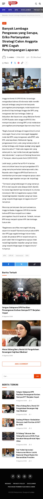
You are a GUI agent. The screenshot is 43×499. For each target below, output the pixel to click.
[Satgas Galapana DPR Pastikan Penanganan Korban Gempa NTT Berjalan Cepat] (21, 291)
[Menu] (3, 3)
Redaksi (8, 483)
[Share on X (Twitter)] (15, 63)
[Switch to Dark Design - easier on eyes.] (36, 4)
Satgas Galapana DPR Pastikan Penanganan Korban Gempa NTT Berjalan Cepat (21, 310)
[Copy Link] (22, 63)
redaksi (11, 57)
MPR (10, 10)
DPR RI (11, 256)
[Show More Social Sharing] (26, 63)
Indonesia (19, 256)
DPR (3, 10)
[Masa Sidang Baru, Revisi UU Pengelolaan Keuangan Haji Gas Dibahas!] (21, 333)
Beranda (5, 15)
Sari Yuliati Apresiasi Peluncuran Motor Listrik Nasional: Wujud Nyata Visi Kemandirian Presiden (27, 454)
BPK (4, 256)
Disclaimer (26, 10)
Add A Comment (21, 364)
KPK (27, 256)
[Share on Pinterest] (18, 63)
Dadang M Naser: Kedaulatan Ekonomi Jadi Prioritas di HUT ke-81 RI (28, 422)
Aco (32, 492)
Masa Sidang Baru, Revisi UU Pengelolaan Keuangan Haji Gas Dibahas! (20, 350)
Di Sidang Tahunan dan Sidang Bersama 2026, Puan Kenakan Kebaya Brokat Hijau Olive (28, 437)
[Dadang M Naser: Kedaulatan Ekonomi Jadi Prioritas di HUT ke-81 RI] (8, 422)
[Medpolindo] (13, 3)
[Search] (39, 3)
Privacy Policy (19, 483)
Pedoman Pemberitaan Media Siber (21, 487)
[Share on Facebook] (11, 63)
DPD (16, 10)
